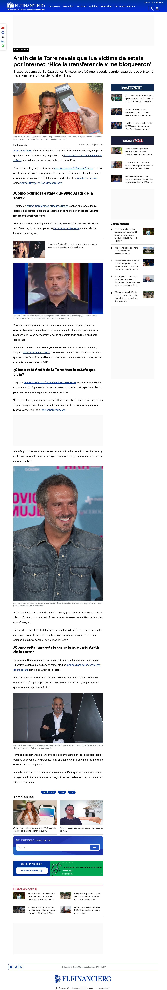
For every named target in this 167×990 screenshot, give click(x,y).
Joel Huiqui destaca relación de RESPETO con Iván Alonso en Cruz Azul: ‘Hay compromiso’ (138, 126)
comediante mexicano (53, 409)
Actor (72, 792)
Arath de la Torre (22, 150)
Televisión (106, 6)
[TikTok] (163, 2)
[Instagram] (157, 2)
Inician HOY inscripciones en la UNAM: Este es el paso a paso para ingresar (87, 910)
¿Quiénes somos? (62, 988)
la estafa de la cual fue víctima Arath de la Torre (50, 382)
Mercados (68, 6)
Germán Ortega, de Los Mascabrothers (41, 182)
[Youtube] (160, 2)
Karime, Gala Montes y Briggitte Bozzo (47, 205)
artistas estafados (87, 178)
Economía (54, 6)
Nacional (81, 6)
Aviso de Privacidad (104, 988)
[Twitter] (155, 2)
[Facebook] (152, 2)
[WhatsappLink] (58, 868)
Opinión (93, 6)
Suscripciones (88, 988)
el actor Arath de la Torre (36, 352)
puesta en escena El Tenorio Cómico (73, 168)
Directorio (76, 988)
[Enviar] (94, 847)
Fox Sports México (125, 6)
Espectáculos (21, 49)
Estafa (62, 792)
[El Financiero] (26, 6)
